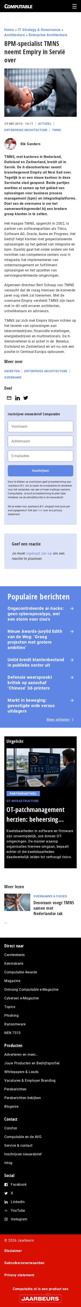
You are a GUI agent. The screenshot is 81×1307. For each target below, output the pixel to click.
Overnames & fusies (50, 896)
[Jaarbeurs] (40, 1297)
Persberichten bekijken (22, 1098)
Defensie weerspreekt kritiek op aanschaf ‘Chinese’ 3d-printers (30, 683)
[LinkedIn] (17, 398)
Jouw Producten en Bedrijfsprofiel (32, 1063)
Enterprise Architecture (48, 35)
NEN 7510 (12, 1033)
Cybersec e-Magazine (21, 998)
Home (9, 30)
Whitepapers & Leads (21, 1072)
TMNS (56, 130)
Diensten (12, 371)
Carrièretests (14, 955)
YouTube (18, 1210)
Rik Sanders (31, 144)
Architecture (14, 35)
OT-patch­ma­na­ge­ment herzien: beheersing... (35, 814)
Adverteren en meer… (21, 1054)
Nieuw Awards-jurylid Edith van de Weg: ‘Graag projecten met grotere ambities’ (35, 639)
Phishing (11, 1015)
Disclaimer (13, 1251)
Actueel (45, 123)
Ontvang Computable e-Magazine (31, 989)
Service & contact (18, 1145)
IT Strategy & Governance (39, 30)
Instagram (19, 1219)
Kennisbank (13, 963)
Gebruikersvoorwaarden (24, 1263)
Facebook (19, 1184)
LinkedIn (18, 1202)
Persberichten (15, 1089)
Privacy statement (19, 1275)
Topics (9, 1007)
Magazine (12, 981)
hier (40, 510)
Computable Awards (20, 972)
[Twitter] (25, 398)
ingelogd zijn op (39, 553)
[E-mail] (9, 398)
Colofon (10, 1128)
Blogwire (11, 1106)
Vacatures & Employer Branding (30, 1080)
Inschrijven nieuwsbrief (23, 1154)
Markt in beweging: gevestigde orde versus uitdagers (31, 706)
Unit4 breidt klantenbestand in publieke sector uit (36, 662)
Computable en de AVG (22, 1137)
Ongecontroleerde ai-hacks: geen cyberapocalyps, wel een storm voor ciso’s (36, 614)
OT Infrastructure (22, 801)
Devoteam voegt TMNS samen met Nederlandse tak (53, 908)
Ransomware (14, 1024)
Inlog (8, 1163)
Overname (12, 377)
